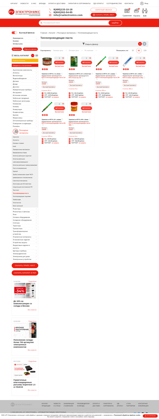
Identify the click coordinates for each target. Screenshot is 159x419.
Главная (43, 33)
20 (133, 50)
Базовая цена (58, 50)
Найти (115, 23)
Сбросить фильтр (30, 49)
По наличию (89, 50)
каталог (14, 3)
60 (139, 50)
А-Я (33, 55)
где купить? (98, 3)
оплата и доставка (56, 3)
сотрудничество (114, 3)
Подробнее (32, 281)
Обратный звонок (103, 10)
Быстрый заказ (59, 66)
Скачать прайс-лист (105, 15)
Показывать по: (122, 50)
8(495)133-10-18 (62, 9)
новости (24, 3)
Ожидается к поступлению (22, 65)
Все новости (32, 310)
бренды (42, 3)
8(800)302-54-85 (62, 12)
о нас (33, 3)
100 (145, 50)
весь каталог (21, 56)
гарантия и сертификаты (79, 3)
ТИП (36, 55)
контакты (129, 3)
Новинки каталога (19, 60)
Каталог (52, 33)
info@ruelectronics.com (68, 15)
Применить (17, 49)
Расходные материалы (66, 33)
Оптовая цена (74, 50)
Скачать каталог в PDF (25, 273)
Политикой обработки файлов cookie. (127, 415)
